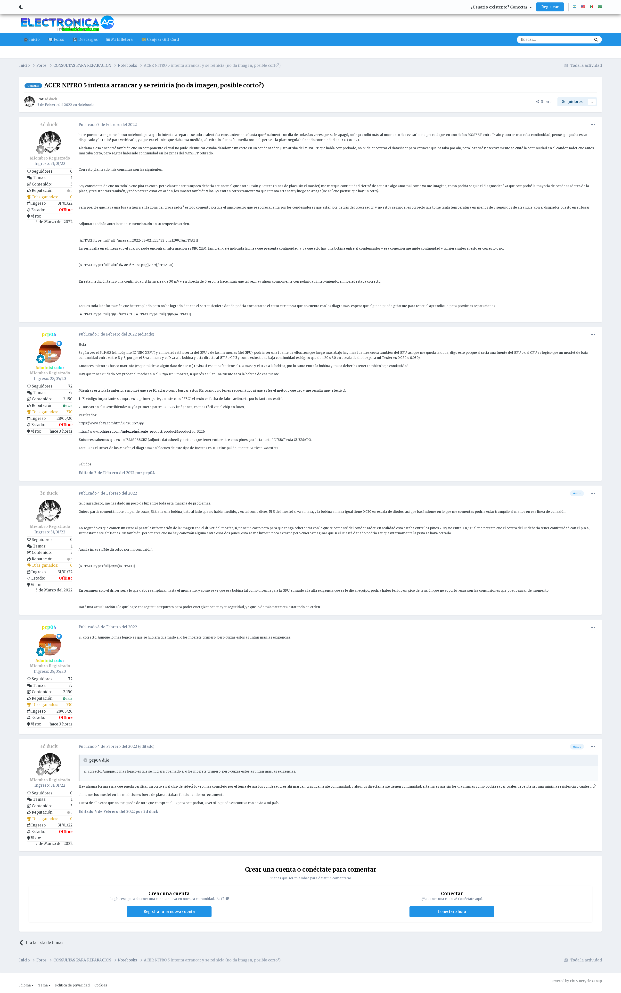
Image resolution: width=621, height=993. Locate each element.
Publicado (108, 124)
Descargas (576, 39)
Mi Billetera (121, 39)
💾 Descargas (85, 39)
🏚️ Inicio (32, 39)
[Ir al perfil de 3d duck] (29, 101)
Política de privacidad (72, 985)
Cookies (100, 985)
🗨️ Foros (56, 39)
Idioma (25, 985)
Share (545, 101)
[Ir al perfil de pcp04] (50, 352)
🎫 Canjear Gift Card (160, 39)
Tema (43, 985)
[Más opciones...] (593, 125)
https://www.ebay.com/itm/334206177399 (111, 423)
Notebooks (86, 105)
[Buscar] (596, 39)
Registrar (550, 7)
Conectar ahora (452, 911)
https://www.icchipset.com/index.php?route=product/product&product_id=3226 (142, 431)
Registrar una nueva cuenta (169, 911)
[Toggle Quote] (85, 760)
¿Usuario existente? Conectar (500, 7)
